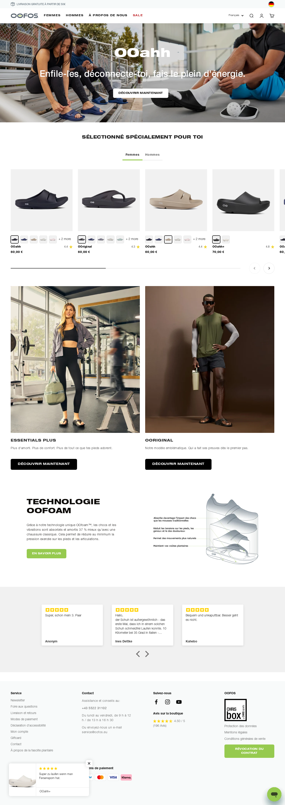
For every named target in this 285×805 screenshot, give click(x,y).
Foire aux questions (24, 706)
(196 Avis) (159, 726)
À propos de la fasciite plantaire (32, 750)
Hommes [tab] (152, 155)
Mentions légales (235, 732)
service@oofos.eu (94, 732)
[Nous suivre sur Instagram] (168, 702)
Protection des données (240, 726)
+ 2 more (65, 239)
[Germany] (271, 4)
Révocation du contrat (249, 751)
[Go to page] (75, 359)
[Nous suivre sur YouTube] (179, 702)
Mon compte (19, 732)
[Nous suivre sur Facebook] (156, 702)
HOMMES (74, 15)
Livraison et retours (23, 713)
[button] (139, 654)
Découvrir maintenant (140, 93)
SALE (138, 15)
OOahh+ (218, 246)
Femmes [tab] (133, 155)
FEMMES (52, 15)
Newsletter (18, 700)
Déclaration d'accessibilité (28, 725)
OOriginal (85, 246)
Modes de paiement (24, 719)
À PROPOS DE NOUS (108, 15)
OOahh (16, 246)
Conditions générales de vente (244, 739)
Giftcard (16, 738)
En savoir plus (46, 553)
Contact (16, 744)
